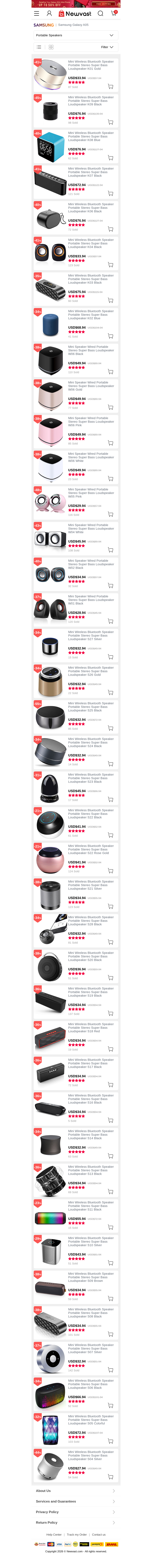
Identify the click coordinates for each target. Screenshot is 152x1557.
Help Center (54, 1534)
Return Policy (46, 1522)
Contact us (99, 1534)
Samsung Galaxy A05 (73, 25)
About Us (43, 1491)
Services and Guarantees (56, 1501)
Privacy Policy (47, 1512)
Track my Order (77, 1534)
